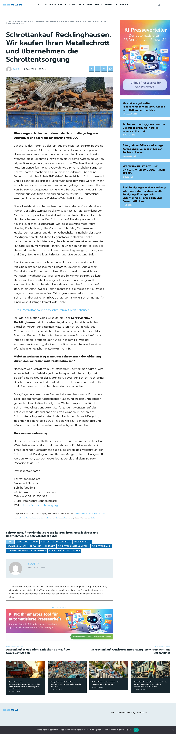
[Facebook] (91, 69)
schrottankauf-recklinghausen (26, 550)
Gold (35, 541)
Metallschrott (62, 541)
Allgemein (20, 21)
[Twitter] (98, 69)
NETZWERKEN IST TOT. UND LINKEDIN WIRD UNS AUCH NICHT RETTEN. (144, 170)
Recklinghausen (16, 546)
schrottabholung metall (73, 546)
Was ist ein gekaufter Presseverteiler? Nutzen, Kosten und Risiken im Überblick (144, 106)
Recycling (35, 546)
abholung (22, 541)
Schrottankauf (101, 546)
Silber (76, 550)
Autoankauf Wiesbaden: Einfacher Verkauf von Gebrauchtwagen (38, 651)
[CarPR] (9, 69)
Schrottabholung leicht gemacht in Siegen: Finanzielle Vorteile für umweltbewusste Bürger (150, 684)
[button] (158, 4)
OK (136, 730)
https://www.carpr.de (36, 567)
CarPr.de (94, 518)
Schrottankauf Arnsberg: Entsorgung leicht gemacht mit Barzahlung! (130, 651)
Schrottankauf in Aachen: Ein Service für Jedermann (105, 683)
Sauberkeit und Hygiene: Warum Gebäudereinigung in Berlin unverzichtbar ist (144, 127)
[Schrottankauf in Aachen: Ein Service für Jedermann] (108, 669)
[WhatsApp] (110, 69)
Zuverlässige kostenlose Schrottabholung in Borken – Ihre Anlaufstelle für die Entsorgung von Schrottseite (24, 685)
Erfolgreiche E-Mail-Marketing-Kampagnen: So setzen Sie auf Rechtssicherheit (143, 148)
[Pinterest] (104, 69)
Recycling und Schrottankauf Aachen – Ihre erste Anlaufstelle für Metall (65, 684)
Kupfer (45, 541)
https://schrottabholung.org (40, 505)
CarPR (16, 69)
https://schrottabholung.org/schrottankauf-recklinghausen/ (52, 310)
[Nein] (172, 730)
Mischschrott (82, 541)
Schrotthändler (59, 550)
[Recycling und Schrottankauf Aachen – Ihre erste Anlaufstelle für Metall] (67, 669)
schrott (50, 546)
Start (9, 21)
